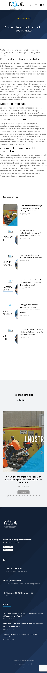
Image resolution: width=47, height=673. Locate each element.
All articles (22, 400)
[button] (7, 495)
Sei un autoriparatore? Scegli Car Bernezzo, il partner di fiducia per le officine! (23, 479)
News (5, 605)
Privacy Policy (8, 547)
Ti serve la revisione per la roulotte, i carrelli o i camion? (20, 635)
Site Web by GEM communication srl (23, 660)
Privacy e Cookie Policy (22, 664)
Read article (23, 492)
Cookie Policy (8, 549)
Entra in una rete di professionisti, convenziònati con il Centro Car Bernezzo (23, 625)
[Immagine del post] (23, 441)
